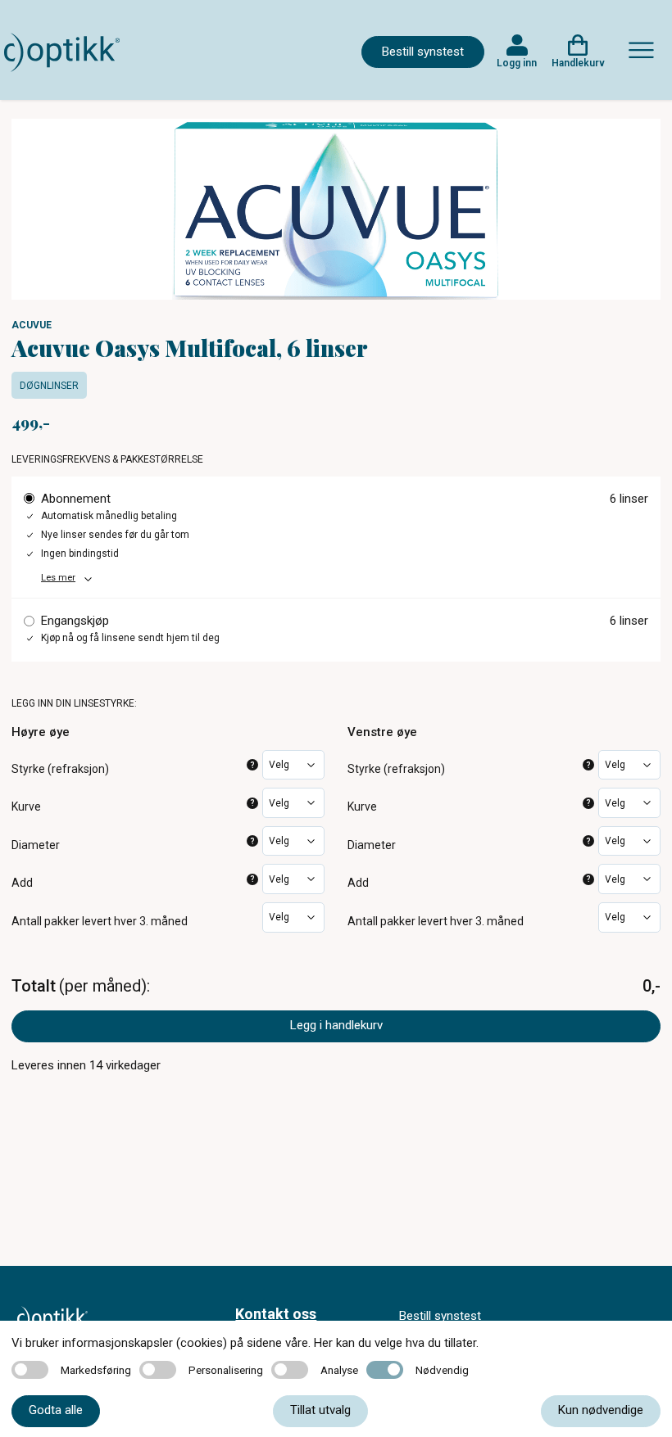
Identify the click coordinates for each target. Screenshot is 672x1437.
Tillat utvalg (320, 1410)
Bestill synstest (423, 51)
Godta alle (56, 1410)
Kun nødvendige (600, 1410)
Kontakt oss (275, 1313)
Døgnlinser (49, 385)
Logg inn (517, 63)
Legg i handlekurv (336, 1025)
